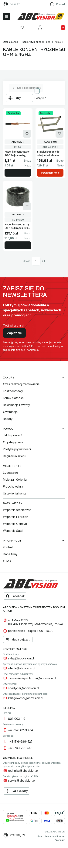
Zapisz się (14, 333)
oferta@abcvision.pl (21, 668)
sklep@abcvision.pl (21, 658)
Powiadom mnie (50, 172)
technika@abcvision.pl (23, 770)
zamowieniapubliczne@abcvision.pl (32, 678)
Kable (58, 41)
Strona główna (10, 41)
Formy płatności (13, 398)
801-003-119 (16, 719)
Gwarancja (10, 412)
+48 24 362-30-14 (20, 730)
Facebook (18, 596)
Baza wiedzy (20, 791)
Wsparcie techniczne (17, 510)
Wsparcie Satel (13, 531)
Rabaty (7, 419)
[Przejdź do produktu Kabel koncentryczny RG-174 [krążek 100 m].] (18, 197)
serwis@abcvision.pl (21, 780)
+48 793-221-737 (20, 748)
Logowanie (10, 472)
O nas (7, 561)
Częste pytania (13, 442)
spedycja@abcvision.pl (23, 688)
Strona (26, 261)
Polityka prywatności (17, 449)
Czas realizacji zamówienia (21, 384)
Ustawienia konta (14, 493)
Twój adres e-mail (13, 325)
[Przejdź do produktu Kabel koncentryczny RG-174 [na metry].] (18, 124)
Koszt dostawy (13, 391)
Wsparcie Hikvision (15, 517)
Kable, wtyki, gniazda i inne (36, 41)
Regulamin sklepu (14, 456)
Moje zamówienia (15, 479)
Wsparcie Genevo (15, 524)
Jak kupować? (12, 435)
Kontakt (8, 547)
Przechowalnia (13, 486)
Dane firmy (10, 554)
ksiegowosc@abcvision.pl (25, 698)
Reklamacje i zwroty (16, 405)
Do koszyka (18, 173)
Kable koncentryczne (29, 87)
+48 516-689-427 (20, 741)
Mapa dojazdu (21, 639)
